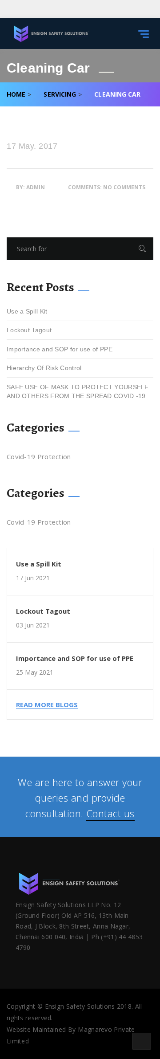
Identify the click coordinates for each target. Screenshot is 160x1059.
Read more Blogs (47, 705)
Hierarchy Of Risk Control (44, 367)
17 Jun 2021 (33, 578)
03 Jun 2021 (33, 625)
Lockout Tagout (29, 330)
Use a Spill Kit (27, 311)
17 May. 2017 (32, 146)
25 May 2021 (34, 672)
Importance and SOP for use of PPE (59, 349)
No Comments (124, 187)
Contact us (110, 813)
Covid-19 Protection (39, 456)
